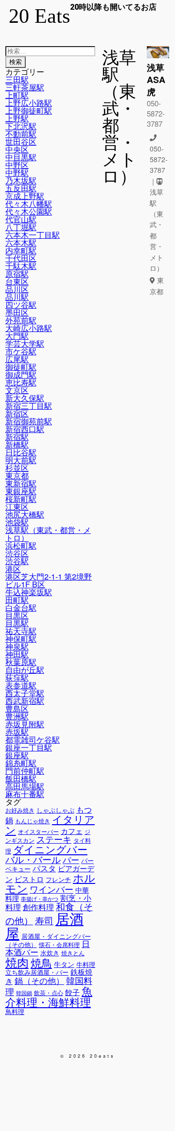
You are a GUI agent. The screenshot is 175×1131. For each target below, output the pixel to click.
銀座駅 (17, 755)
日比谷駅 (20, 452)
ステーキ (53, 839)
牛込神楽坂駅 (28, 592)
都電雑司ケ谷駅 (32, 739)
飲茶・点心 (48, 993)
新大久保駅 (24, 397)
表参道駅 (20, 685)
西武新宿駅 (24, 700)
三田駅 (17, 79)
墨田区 (17, 312)
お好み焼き (20, 810)
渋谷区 (17, 553)
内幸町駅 (20, 250)
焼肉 (17, 961)
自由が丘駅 (24, 669)
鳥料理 (14, 1011)
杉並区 (17, 467)
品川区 (17, 289)
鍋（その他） (39, 980)
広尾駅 (17, 359)
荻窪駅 (17, 677)
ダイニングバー (50, 848)
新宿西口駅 (24, 428)
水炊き (49, 952)
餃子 (72, 992)
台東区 (17, 281)
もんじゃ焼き (32, 821)
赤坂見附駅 (24, 724)
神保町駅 (20, 638)
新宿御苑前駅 (28, 421)
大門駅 (17, 335)
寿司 (44, 920)
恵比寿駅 (20, 382)
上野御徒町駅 (28, 110)
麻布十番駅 (24, 793)
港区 (13, 568)
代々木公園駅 (28, 211)
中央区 (17, 149)
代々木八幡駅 (28, 203)
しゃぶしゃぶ (55, 810)
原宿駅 (17, 273)
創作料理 (38, 906)
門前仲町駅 (24, 770)
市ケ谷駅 (20, 351)
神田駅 (17, 654)
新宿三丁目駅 (28, 405)
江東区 (17, 506)
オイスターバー (38, 831)
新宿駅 (17, 436)
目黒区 (17, 615)
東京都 (17, 475)
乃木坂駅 (20, 180)
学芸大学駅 (24, 343)
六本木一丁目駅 (32, 234)
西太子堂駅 (24, 693)
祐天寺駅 (20, 630)
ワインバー (51, 888)
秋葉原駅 (20, 661)
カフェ (72, 831)
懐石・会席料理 (59, 944)
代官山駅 (20, 219)
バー (71, 859)
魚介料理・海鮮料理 (48, 995)
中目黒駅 (20, 157)
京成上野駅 (24, 195)
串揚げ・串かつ (39, 898)
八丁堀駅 (20, 227)
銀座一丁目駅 (28, 747)
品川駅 (17, 296)
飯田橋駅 (20, 778)
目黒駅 (17, 623)
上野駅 (17, 118)
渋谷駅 (17, 560)
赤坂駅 (17, 731)
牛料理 (85, 964)
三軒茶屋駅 (24, 87)
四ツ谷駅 (20, 304)
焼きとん (73, 952)
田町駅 (17, 599)
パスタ (44, 868)
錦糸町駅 (20, 762)
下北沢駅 (20, 126)
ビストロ (29, 879)
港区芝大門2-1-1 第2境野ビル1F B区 (48, 580)
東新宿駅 (20, 483)
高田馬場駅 (24, 786)
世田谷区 (20, 141)
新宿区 (17, 413)
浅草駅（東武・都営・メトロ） (48, 533)
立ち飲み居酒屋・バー (37, 972)
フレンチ (58, 879)
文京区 (17, 390)
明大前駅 (20, 460)
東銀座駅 (20, 491)
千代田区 (20, 258)
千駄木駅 (20, 265)
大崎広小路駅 (28, 327)
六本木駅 (20, 242)
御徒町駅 (20, 366)
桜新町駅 (20, 498)
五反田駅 (20, 188)
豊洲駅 (17, 716)
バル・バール (33, 858)
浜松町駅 (20, 545)
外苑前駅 (20, 320)
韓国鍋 (24, 993)
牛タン (64, 964)
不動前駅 (20, 133)
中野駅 (17, 172)
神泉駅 (17, 646)
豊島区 (17, 708)
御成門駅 (20, 374)
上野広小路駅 (28, 102)
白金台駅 (20, 607)
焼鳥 (41, 962)
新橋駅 (17, 444)
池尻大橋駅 (24, 514)
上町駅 (17, 94)
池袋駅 (17, 522)
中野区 (17, 164)
